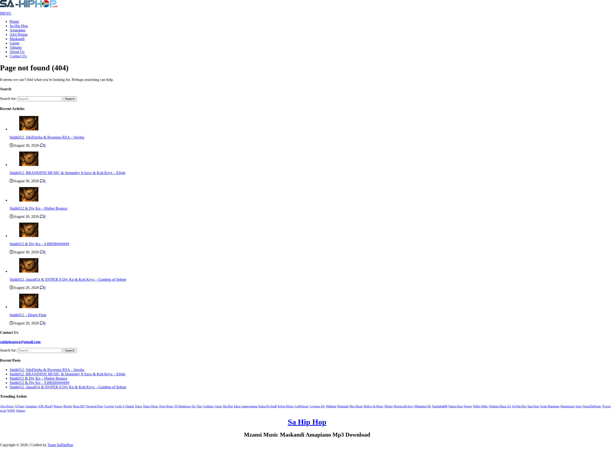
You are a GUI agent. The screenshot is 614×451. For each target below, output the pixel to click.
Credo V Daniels (124, 406)
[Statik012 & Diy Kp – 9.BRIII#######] (28, 236)
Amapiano (17, 30)
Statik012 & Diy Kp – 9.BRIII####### (39, 244)
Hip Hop (228, 406)
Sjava (578, 406)
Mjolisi (388, 406)
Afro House (19, 34)
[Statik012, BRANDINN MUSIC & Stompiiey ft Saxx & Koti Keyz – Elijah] (28, 165)
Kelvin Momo (286, 406)
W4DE (11, 410)
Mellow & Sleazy (374, 406)
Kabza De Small (267, 406)
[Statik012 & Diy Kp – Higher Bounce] (28, 200)
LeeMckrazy (302, 406)
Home (14, 21)
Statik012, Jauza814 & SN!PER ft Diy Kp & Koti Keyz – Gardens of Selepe (68, 279)
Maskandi (17, 39)
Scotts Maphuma (549, 406)
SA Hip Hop (519, 406)
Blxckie (67, 406)
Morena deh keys (403, 406)
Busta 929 (78, 406)
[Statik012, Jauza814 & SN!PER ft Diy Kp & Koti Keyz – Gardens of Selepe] (28, 271)
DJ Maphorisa (182, 406)
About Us (17, 52)
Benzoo (58, 406)
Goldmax (208, 406)
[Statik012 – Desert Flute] (28, 307)
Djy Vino (197, 406)
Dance (138, 406)
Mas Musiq (356, 406)
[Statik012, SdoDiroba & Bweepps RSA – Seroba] (28, 129)
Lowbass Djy (317, 406)
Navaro (468, 406)
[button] (6, 13)
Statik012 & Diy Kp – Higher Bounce (38, 208)
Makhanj (331, 406)
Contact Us (18, 56)
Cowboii (109, 406)
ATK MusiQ (45, 406)
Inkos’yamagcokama (245, 406)
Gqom (14, 43)
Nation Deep (455, 406)
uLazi (3, 410)
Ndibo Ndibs (480, 406)
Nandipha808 (439, 406)
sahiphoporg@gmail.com (20, 342)
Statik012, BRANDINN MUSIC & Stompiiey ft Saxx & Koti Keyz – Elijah (67, 173)
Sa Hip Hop (19, 26)
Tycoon (606, 406)
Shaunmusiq (567, 406)
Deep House (166, 406)
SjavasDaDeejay (592, 406)
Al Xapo (19, 406)
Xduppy (20, 410)
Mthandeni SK (422, 406)
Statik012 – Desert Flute (28, 315)
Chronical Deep (94, 406)
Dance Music (150, 406)
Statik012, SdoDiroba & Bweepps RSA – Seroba (47, 137)
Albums (16, 47)
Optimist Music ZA (500, 406)
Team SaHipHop (60, 445)
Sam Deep (533, 406)
